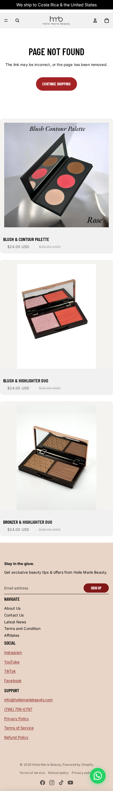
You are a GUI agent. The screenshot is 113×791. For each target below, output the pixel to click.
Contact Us (14, 615)
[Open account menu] (95, 20)
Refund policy (58, 773)
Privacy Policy (16, 718)
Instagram (13, 652)
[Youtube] (70, 782)
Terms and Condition (22, 628)
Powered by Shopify (78, 765)
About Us (12, 608)
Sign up (96, 588)
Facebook (13, 680)
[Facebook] (42, 782)
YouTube (11, 662)
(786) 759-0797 (18, 709)
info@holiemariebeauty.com (28, 699)
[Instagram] (52, 782)
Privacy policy (83, 773)
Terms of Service (19, 728)
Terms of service (32, 773)
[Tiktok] (61, 782)
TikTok (10, 671)
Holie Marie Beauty (46, 765)
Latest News (15, 622)
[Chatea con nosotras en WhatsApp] (98, 776)
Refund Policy (16, 737)
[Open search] (17, 20)
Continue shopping (56, 84)
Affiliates (11, 635)
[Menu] (6, 20)
